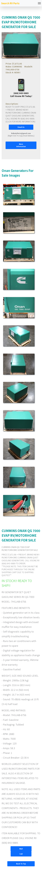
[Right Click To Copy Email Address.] (21, 134)
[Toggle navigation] (39, 3)
